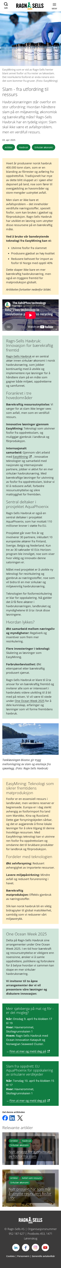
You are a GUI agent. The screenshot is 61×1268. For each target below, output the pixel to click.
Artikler (9, 147)
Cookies (10, 1256)
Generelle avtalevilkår (43, 1256)
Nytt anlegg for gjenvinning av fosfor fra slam (30, 1154)
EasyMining (20, 456)
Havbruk (23, 147)
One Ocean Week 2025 (29, 701)
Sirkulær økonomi (43, 147)
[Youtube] (45, 1247)
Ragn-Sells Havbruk (18, 356)
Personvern (23, 1256)
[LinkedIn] (16, 1247)
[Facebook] (25, 1247)
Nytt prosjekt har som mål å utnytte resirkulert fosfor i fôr (30, 1194)
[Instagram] (35, 1247)
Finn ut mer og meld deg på (28, 1051)
